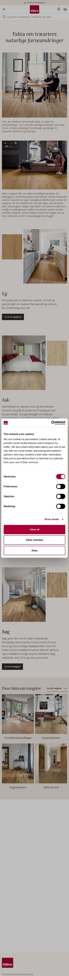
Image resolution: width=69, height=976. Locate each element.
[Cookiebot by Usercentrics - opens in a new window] (51, 423)
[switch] (60, 486)
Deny (34, 550)
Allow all (34, 529)
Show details (51, 519)
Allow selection (34, 540)
